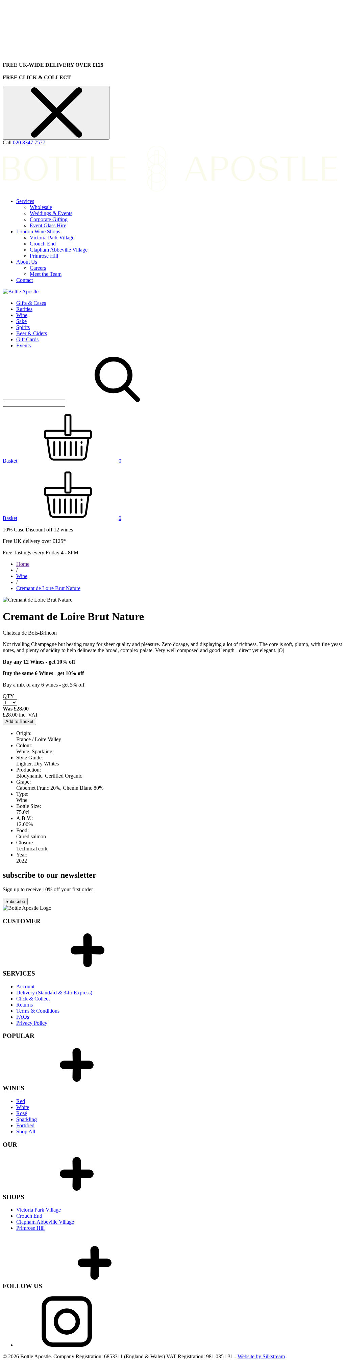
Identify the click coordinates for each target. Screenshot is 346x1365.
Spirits (23, 327)
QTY (8, 696)
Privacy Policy (31, 1023)
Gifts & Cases (31, 303)
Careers (38, 268)
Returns (24, 1005)
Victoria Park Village (52, 237)
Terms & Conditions (37, 1011)
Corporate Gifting (49, 219)
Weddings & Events (51, 213)
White (22, 1107)
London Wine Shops (38, 231)
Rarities (24, 309)
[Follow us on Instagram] (67, 1345)
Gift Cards (27, 339)
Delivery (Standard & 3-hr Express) (54, 992)
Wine (21, 315)
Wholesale (41, 207)
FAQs (22, 1017)
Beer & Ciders (31, 333)
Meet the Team (45, 274)
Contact (24, 280)
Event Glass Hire (48, 225)
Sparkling (26, 1119)
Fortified (25, 1125)
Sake (21, 321)
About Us (26, 262)
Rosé (21, 1113)
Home (22, 564)
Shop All (25, 1131)
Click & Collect (33, 998)
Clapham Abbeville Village (59, 250)
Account (25, 986)
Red (20, 1101)
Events (23, 345)
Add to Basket (19, 721)
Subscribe (15, 901)
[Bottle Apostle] (21, 291)
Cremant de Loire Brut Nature (48, 588)
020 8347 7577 (29, 142)
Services (25, 201)
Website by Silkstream (261, 1356)
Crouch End (43, 243)
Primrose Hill (44, 256)
